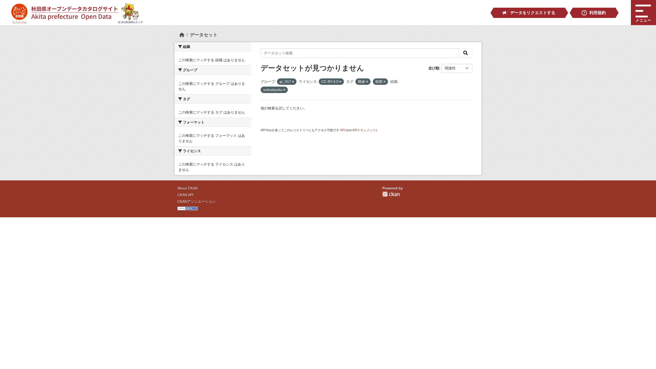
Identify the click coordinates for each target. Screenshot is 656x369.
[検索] (465, 53)
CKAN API (185, 195)
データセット (204, 34)
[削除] (293, 81)
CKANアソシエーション (196, 201)
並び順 (433, 68)
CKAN (391, 194)
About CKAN (187, 188)
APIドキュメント (364, 130)
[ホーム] (181, 34)
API (342, 130)
